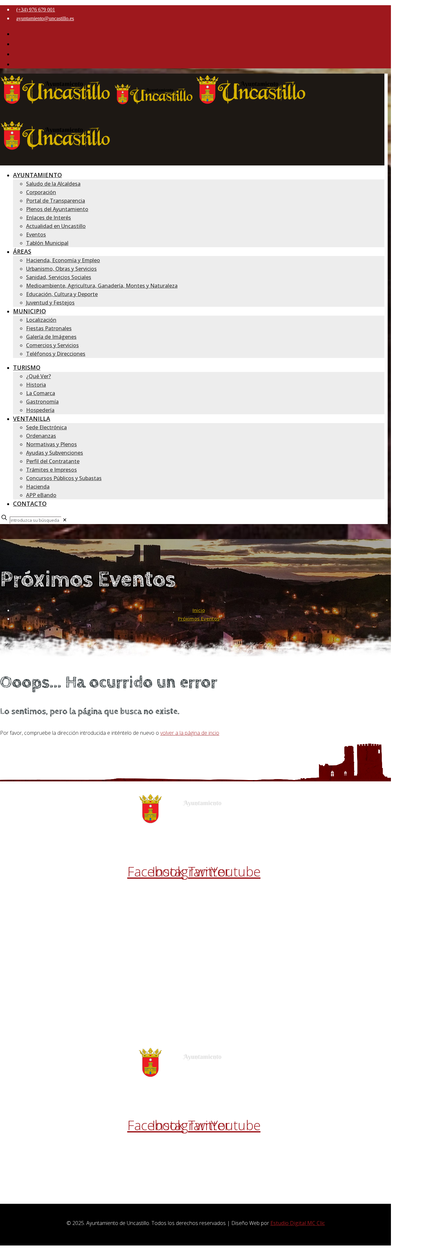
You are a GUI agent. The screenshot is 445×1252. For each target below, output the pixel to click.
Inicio (199, 610)
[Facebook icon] (15, 33)
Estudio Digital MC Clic (297, 1223)
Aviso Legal (195, 885)
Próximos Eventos (199, 618)
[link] (65, 519)
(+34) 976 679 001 (35, 9)
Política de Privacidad (195, 894)
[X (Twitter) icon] (15, 54)
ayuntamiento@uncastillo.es (45, 18)
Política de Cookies (195, 902)
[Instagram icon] (15, 44)
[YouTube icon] (15, 64)
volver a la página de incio (189, 732)
